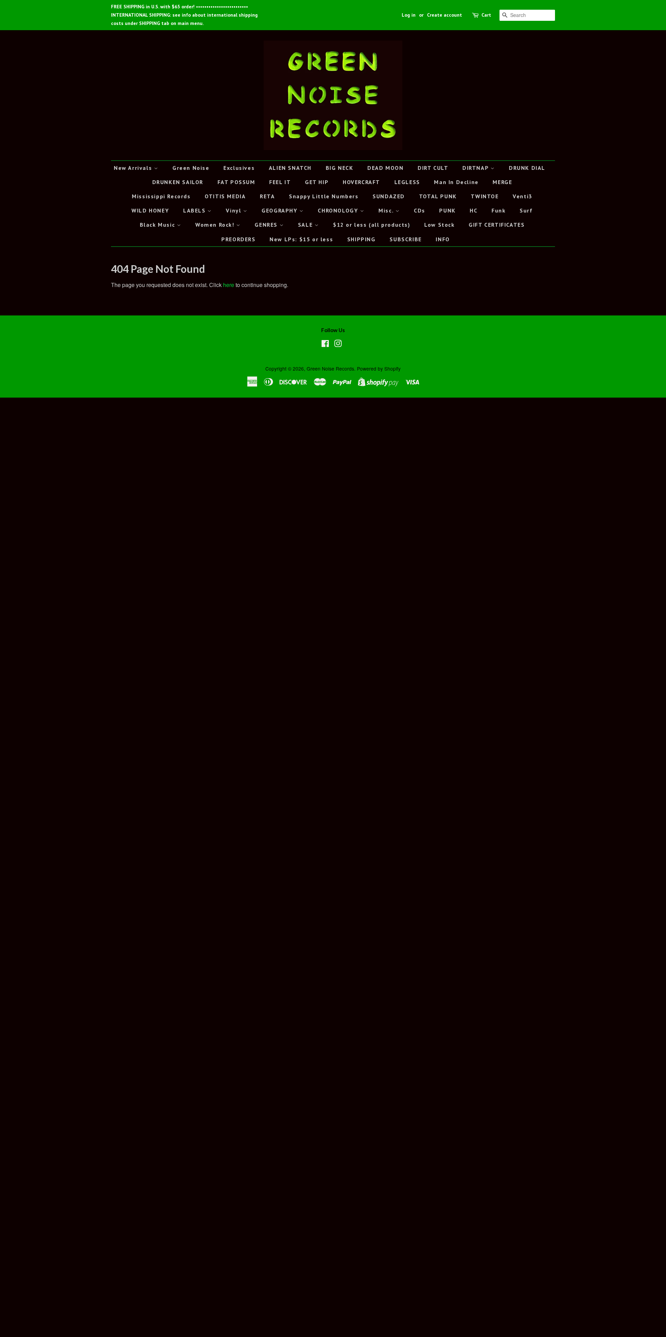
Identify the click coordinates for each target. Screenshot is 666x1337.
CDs (419, 210)
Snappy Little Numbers (324, 196)
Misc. (386, 210)
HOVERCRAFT (361, 182)
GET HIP (316, 182)
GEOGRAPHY (280, 210)
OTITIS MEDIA (225, 196)
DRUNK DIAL (527, 167)
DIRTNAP (476, 167)
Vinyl (234, 210)
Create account (444, 15)
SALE (306, 224)
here (228, 285)
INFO (443, 239)
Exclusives (239, 167)
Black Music (158, 224)
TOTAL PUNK (438, 196)
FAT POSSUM (236, 182)
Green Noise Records (330, 368)
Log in (409, 15)
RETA (267, 196)
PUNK (447, 210)
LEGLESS (407, 182)
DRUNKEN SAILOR (177, 182)
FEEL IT (280, 182)
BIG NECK (339, 167)
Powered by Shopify (379, 368)
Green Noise (191, 167)
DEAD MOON (385, 167)
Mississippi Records (161, 196)
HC (473, 210)
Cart (486, 15)
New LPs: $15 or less (301, 239)
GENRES (267, 224)
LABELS (195, 210)
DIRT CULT (433, 167)
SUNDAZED (389, 196)
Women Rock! (215, 224)
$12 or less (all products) (371, 224)
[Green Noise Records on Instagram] (338, 344)
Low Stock (439, 224)
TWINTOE (484, 196)
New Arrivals (134, 167)
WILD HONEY (150, 210)
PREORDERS (238, 239)
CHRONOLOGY (339, 210)
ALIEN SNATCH (290, 167)
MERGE (502, 182)
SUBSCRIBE (405, 239)
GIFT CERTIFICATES (496, 224)
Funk (498, 210)
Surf (526, 210)
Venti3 (522, 196)
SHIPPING (361, 239)
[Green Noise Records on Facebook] (325, 344)
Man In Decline (456, 182)
